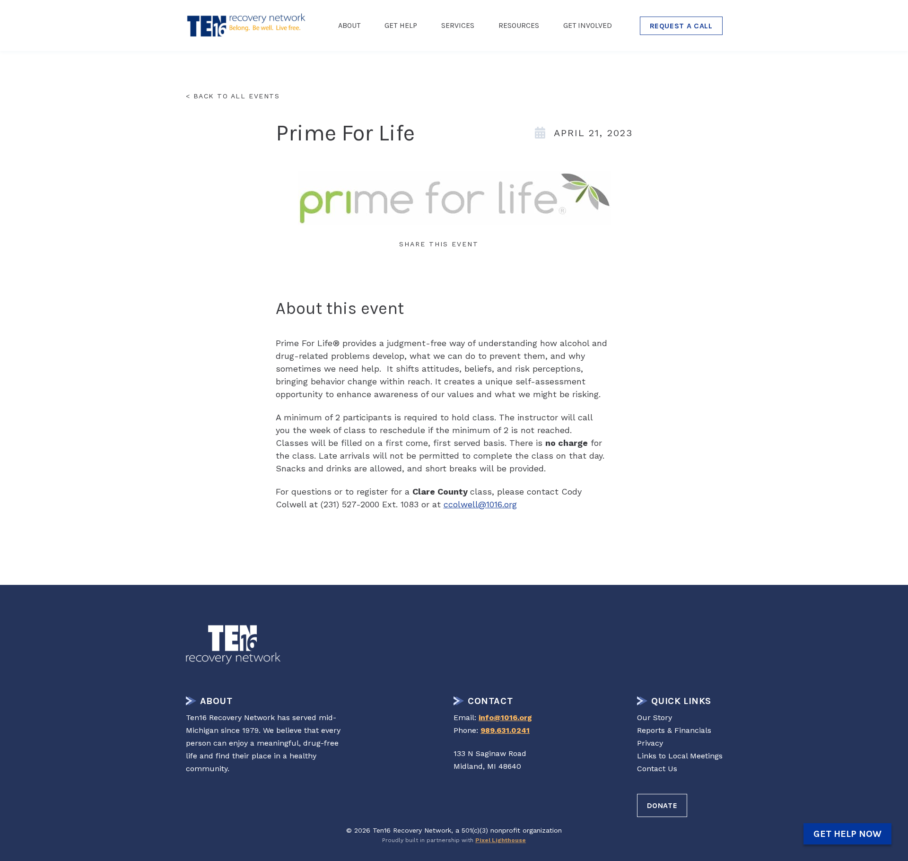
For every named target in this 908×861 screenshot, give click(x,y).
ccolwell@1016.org (480, 504)
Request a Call (681, 25)
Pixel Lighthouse (500, 840)
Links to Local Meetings (680, 755)
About (349, 25)
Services (457, 25)
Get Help (400, 25)
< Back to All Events (233, 96)
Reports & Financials (674, 730)
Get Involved (587, 25)
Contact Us (657, 768)
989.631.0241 (505, 730)
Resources (518, 25)
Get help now (847, 833)
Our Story (654, 717)
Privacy (650, 743)
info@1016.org (505, 717)
